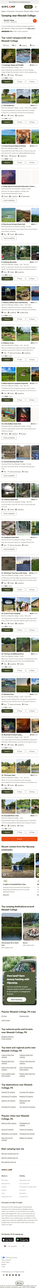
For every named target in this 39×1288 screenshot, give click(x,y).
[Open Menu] (35, 7)
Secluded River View (18, 884)
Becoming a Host (25, 1180)
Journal (3, 1187)
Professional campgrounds (28, 1187)
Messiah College (28, 11)
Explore (3, 11)
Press (3, 1193)
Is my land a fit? (24, 1183)
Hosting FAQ (24, 1196)
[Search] (35, 21)
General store (5, 1183)
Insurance (23, 1190)
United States (11, 11)
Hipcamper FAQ (6, 1196)
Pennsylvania (19, 11)
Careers (3, 1190)
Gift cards (4, 1180)
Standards (23, 1193)
